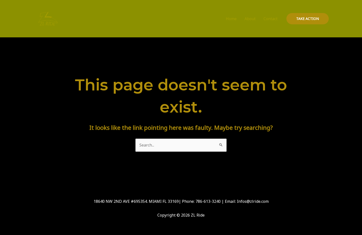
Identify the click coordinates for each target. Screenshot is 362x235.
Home (231, 18)
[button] (307, 18)
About (250, 18)
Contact (270, 18)
